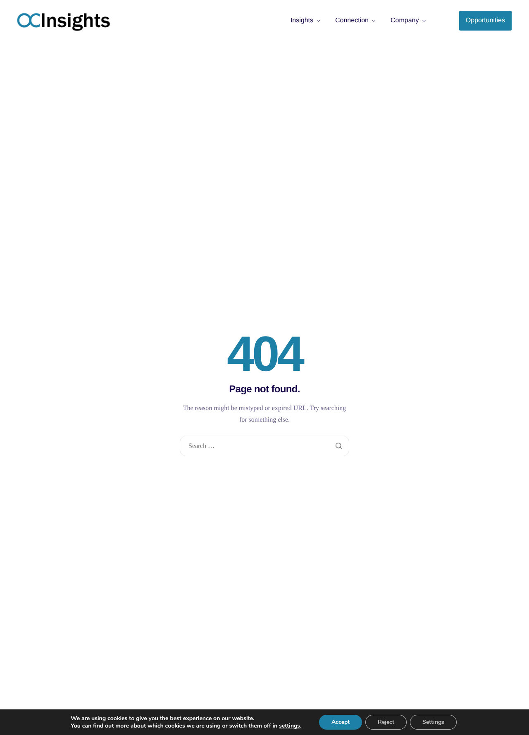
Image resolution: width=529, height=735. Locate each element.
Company (405, 20)
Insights (302, 20)
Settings (433, 722)
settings (289, 726)
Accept (340, 722)
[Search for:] (264, 446)
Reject (386, 722)
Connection (352, 20)
